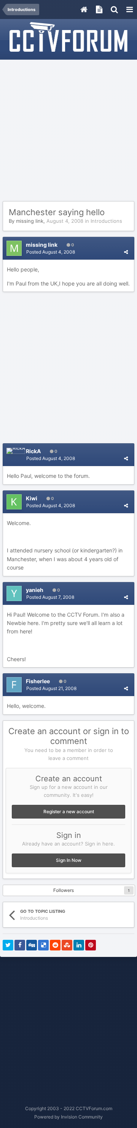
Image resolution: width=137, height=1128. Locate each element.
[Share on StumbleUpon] (67, 945)
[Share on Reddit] (55, 945)
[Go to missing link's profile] (14, 248)
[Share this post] (126, 252)
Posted (50, 252)
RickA (33, 451)
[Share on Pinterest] (90, 945)
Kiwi (31, 498)
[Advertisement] (68, 130)
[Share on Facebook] (19, 945)
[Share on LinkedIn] (78, 945)
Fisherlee (38, 681)
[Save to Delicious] (43, 945)
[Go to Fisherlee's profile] (14, 684)
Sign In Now (68, 860)
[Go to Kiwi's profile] (14, 501)
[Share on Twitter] (8, 945)
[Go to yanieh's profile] (14, 593)
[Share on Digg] (31, 945)
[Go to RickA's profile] (15, 451)
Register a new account (68, 811)
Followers (63, 890)
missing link (29, 221)
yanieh (34, 590)
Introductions (106, 221)
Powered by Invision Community (68, 1117)
